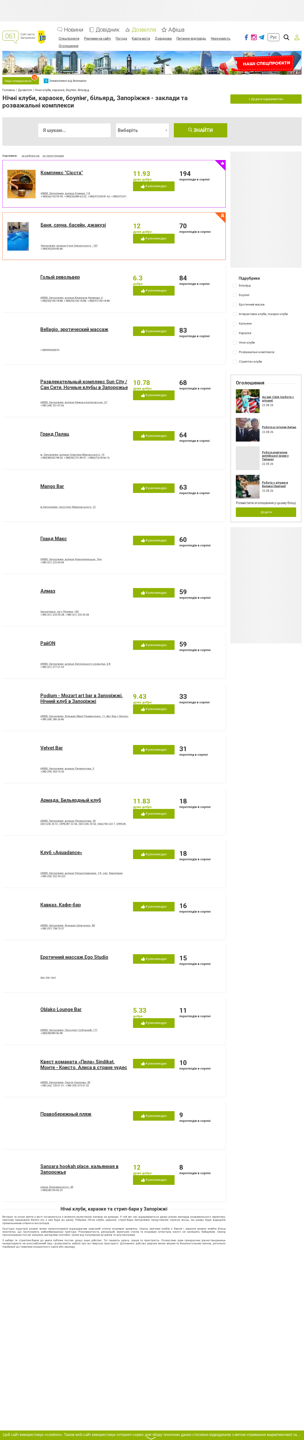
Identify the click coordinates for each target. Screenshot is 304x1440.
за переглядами (53, 155)
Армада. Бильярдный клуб (70, 800)
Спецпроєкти (69, 38)
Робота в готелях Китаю (279, 427)
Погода (121, 38)
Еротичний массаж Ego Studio (74, 957)
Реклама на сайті (97, 38)
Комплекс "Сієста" (62, 172)
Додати (266, 512)
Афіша (176, 30)
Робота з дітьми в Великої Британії (275, 484)
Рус (273, 37)
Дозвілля (144, 30)
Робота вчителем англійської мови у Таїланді (275, 456)
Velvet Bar (51, 748)
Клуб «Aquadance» (61, 852)
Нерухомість (220, 38)
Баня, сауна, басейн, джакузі (73, 225)
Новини (73, 30)
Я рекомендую (155, 186)
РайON (47, 643)
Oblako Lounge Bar (61, 1009)
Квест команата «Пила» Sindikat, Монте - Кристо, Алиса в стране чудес (83, 1064)
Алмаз (47, 591)
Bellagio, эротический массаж (74, 329)
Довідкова (163, 38)
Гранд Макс (53, 538)
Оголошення (68, 46)
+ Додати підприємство (266, 99)
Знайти (202, 130)
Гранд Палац (54, 434)
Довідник (107, 30)
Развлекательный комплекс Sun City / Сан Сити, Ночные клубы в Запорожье (84, 384)
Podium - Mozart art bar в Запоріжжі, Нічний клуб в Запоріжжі (81, 698)
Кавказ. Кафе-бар (60, 905)
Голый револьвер (60, 277)
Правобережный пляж (65, 1114)
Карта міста (141, 38)
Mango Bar (52, 486)
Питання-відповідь (191, 38)
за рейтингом (30, 155)
